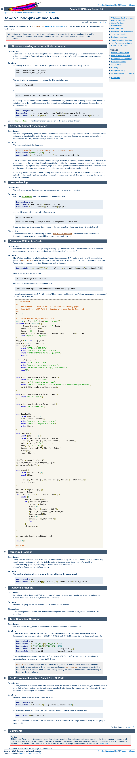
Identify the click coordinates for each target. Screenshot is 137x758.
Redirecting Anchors (119, 37)
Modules (101, 5)
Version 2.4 (42, 13)
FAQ (117, 5)
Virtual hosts (116, 65)
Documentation (30, 13)
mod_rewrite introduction (120, 56)
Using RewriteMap (118, 70)
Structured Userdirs (118, 34)
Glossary (123, 5)
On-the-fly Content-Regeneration (118, 24)
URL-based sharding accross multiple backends (122, 19)
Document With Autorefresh (122, 31)
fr (105, 22)
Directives (110, 5)
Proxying (114, 68)
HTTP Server (17, 13)
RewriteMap (20, 121)
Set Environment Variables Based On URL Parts (121, 44)
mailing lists (103, 743)
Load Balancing (117, 28)
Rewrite (52, 13)
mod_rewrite (37, 26)
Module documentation (120, 53)
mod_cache (21, 664)
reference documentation (54, 26)
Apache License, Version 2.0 (30, 753)
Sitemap (132, 5)
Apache (7, 13)
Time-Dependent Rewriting (121, 40)
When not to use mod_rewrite (122, 73)
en (101, 22)
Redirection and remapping (121, 59)
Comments (115, 78)
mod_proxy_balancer (62, 234)
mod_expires (71, 667)
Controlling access (118, 62)
